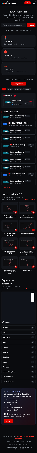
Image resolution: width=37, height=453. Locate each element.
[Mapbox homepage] (6, 322)
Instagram (24, 444)
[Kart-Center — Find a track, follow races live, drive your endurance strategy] (9, 3)
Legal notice (16, 442)
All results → (6, 187)
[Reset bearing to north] (32, 300)
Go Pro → (8, 421)
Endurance (18, 89)
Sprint (9, 89)
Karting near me (18, 84)
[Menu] (34, 3)
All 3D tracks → (30, 199)
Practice (27, 89)
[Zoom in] (32, 294)
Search (31, 25)
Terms (23, 442)
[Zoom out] (32, 297)
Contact (8, 442)
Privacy (29, 442)
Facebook (14, 444)
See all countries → (29, 289)
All (4, 89)
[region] (19, 308)
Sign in (28, 3)
